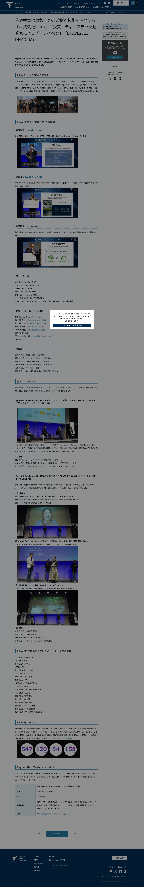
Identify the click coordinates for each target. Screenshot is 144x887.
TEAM (67, 3)
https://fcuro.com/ (35, 326)
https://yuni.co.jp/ (34, 317)
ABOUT (60, 3)
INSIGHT (85, 3)
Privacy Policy (114, 876)
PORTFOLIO (75, 3)
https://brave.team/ (64, 738)
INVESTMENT (66, 7)
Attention (124, 876)
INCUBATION (81, 7)
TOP (16, 12)
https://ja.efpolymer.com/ (42, 336)
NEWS (21, 12)
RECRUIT (93, 3)
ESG (97, 876)
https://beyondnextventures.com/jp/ (51, 813)
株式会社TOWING (34, 176)
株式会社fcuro (34, 130)
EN (136, 3)
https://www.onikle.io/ (37, 320)
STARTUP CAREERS (101, 7)
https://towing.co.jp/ (38, 323)
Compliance (105, 876)
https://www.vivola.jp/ (36, 329)
